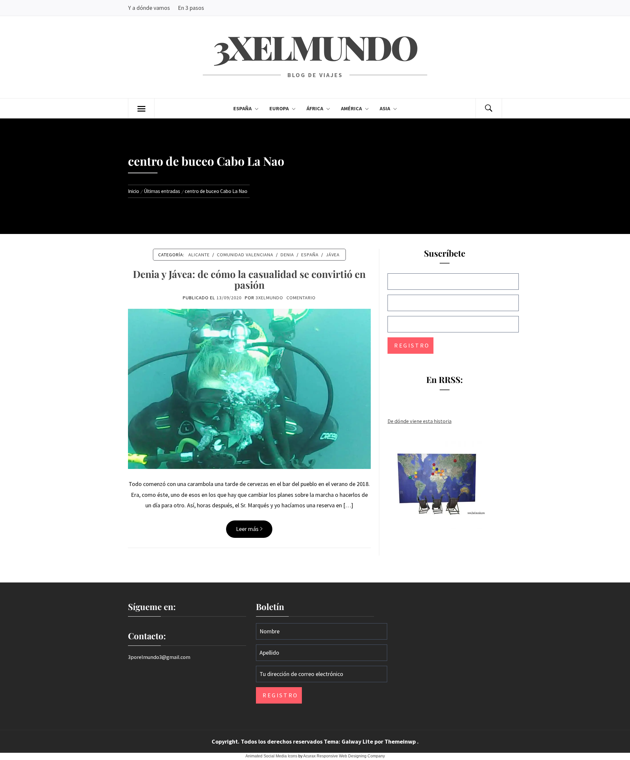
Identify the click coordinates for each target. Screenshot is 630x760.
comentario (301, 298)
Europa (279, 108)
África (314, 108)
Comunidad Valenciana (245, 255)
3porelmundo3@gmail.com (159, 657)
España (242, 108)
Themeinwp (401, 741)
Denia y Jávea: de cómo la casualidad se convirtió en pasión (249, 279)
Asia (385, 108)
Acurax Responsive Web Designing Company (344, 756)
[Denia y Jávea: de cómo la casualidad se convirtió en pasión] (249, 388)
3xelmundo (315, 46)
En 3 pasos (191, 7)
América (351, 108)
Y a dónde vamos (149, 7)
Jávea (333, 255)
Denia (287, 255)
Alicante (199, 255)
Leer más (247, 529)
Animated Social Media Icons (271, 756)
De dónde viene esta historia (420, 421)
